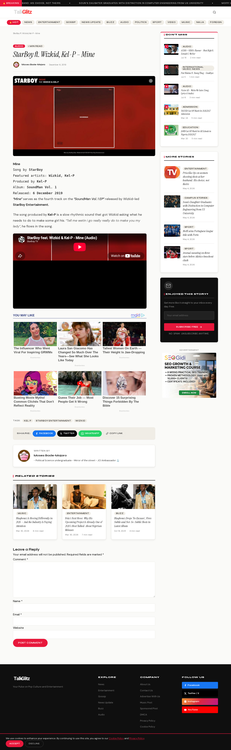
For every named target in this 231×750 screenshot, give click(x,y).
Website (18, 628)
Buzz (110, 22)
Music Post (146, 702)
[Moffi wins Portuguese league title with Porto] (172, 230)
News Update (91, 22)
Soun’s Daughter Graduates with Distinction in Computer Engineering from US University (137, 3)
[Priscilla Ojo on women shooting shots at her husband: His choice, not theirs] (172, 172)
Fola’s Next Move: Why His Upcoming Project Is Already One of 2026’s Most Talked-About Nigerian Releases (83, 524)
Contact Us (146, 690)
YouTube (193, 710)
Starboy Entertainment (53, 421)
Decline (34, 743)
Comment (20, 559)
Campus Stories (196, 198)
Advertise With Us (150, 696)
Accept (14, 743)
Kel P (27, 421)
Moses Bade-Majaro (33, 64)
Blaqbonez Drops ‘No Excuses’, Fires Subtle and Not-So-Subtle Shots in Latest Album (132, 522)
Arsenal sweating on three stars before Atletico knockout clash (198, 256)
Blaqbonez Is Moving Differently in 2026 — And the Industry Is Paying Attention (34, 522)
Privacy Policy (147, 720)
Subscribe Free (187, 327)
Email (17, 614)
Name (18, 601)
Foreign (216, 22)
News (28, 22)
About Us (145, 684)
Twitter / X (193, 693)
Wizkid (80, 421)
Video (172, 22)
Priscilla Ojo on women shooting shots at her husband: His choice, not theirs (196, 178)
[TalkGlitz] (22, 12)
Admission (190, 107)
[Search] (214, 12)
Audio (124, 22)
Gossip (71, 22)
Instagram (193, 701)
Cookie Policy (147, 726)
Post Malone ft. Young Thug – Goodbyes (197, 73)
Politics (141, 22)
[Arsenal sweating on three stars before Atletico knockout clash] (172, 252)
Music (186, 22)
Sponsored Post (149, 708)
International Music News (193, 68)
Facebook (194, 685)
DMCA (143, 714)
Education (190, 127)
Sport (157, 22)
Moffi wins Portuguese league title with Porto (198, 233)
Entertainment (49, 22)
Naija (200, 22)
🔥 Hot (13, 22)
